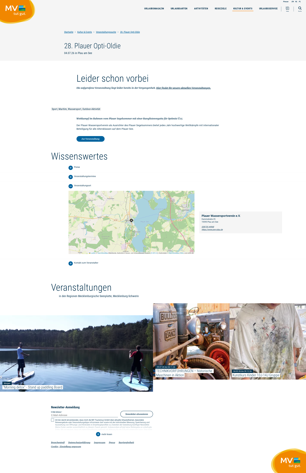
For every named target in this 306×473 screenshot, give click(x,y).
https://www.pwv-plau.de (212, 229)
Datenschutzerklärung (79, 442)
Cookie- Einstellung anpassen (66, 446)
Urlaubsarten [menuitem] (179, 8)
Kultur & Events (84, 32)
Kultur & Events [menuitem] (242, 8)
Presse (285, 2)
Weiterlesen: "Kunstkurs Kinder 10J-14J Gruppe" (268, 341)
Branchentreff (58, 442)
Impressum (99, 442)
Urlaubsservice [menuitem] (268, 8)
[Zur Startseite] (19, 13)
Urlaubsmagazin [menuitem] (154, 8)
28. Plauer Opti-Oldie (130, 32)
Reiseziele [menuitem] (221, 8)
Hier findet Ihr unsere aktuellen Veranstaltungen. (183, 87)
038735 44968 (208, 227)
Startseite (68, 32)
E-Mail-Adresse (56, 412)
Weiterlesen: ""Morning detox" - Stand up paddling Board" (76, 353)
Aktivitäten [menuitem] (201, 8)
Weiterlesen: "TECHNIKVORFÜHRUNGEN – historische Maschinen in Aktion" (191, 341)
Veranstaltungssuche (106, 32)
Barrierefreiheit (126, 442)
